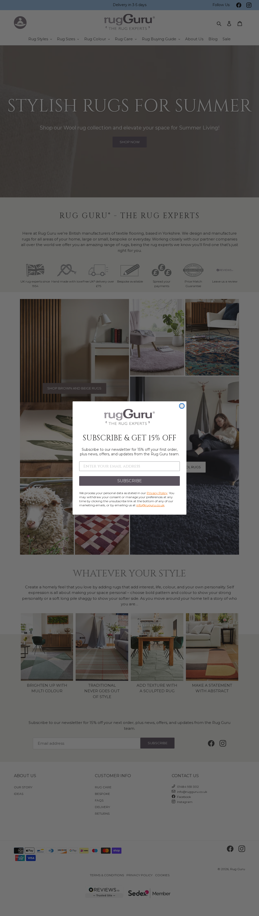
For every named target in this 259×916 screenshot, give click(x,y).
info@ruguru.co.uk (150, 505)
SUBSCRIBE (129, 480)
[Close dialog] (181, 405)
